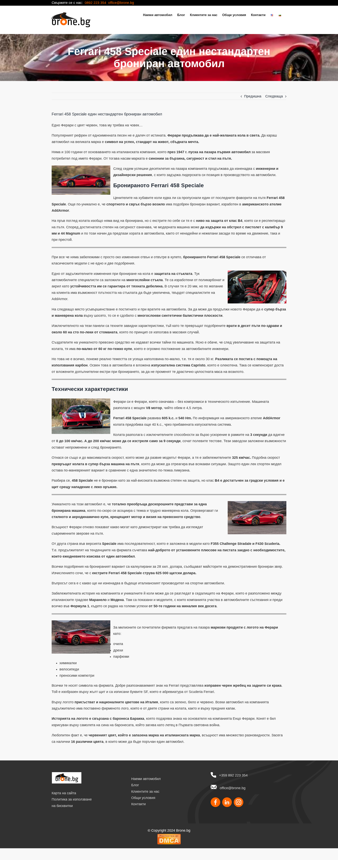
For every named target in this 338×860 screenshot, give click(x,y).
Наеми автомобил (146, 779)
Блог (135, 785)
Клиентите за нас (145, 791)
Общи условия (143, 798)
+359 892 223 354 (233, 775)
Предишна (252, 96)
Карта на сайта (64, 793)
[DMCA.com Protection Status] (169, 837)
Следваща (274, 96)
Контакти (138, 804)
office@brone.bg (232, 788)
